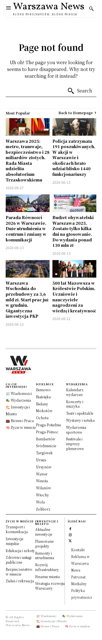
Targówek (44, 452)
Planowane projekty (44, 543)
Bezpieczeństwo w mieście (19, 571)
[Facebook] (70, 528)
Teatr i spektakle (79, 413)
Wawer (42, 474)
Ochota (42, 417)
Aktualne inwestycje (43, 532)
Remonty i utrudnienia (44, 555)
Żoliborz (43, 509)
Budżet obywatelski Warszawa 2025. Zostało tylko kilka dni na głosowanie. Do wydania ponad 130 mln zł (73, 231)
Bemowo (43, 389)
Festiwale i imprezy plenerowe (75, 443)
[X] (70, 540)
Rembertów (45, 438)
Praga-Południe (48, 424)
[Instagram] (70, 534)
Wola (40, 502)
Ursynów (44, 466)
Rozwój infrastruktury (47, 567)
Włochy (42, 494)
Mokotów (44, 410)
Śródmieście (46, 445)
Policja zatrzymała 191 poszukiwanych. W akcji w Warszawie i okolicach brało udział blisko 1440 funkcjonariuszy (73, 157)
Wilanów (43, 487)
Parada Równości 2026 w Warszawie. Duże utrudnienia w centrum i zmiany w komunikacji (26, 228)
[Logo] (51, 364)
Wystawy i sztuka (80, 420)
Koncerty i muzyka (74, 404)
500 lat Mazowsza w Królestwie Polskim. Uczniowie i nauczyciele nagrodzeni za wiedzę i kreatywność (74, 296)
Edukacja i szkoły (20, 550)
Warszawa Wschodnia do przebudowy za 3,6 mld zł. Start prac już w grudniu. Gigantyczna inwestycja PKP (27, 299)
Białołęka (43, 396)
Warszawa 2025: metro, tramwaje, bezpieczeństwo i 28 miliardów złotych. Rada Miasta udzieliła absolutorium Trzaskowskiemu (28, 160)
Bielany (42, 403)
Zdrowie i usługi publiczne (18, 560)
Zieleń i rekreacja (20, 580)
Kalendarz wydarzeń (75, 392)
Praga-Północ (47, 431)
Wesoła (42, 480)
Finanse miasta (47, 576)
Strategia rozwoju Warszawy (50, 586)
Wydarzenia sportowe (76, 429)
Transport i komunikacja (17, 529)
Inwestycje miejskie (14, 541)
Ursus (41, 459)
